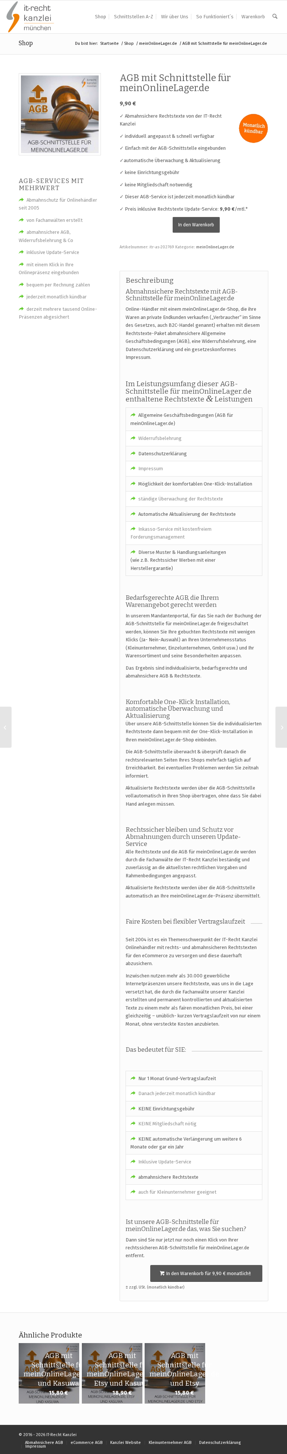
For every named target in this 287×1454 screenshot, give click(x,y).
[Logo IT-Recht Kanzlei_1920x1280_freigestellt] (30, 16)
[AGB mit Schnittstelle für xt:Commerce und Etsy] (281, 727)
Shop (26, 43)
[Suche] (275, 16)
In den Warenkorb (196, 224)
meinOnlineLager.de (215, 247)
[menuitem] (100, 16)
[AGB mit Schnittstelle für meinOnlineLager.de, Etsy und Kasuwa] (6, 727)
